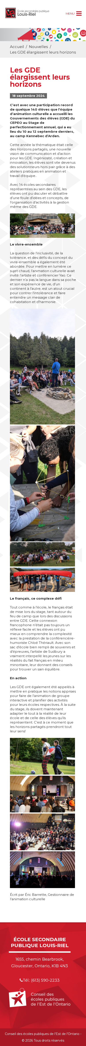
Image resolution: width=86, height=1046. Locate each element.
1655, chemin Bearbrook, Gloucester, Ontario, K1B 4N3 (39, 962)
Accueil (17, 46)
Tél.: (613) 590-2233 (41, 980)
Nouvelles (38, 46)
